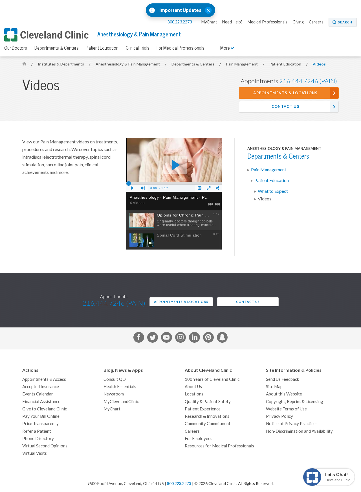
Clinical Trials (137, 48)
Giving (298, 22)
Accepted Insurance (40, 386)
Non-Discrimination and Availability (299, 431)
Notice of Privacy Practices (292, 423)
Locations (194, 394)
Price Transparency (40, 423)
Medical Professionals (267, 22)
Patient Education (102, 48)
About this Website (284, 394)
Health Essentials (120, 386)
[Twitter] (152, 338)
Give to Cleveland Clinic (44, 409)
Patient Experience (203, 409)
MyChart (209, 22)
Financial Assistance (41, 401)
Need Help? (232, 22)
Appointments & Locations (285, 93)
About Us (193, 386)
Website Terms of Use (286, 409)
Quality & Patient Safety (208, 401)
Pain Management (242, 64)
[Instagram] (180, 338)
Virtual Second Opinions (44, 446)
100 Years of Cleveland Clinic (212, 379)
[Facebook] (138, 338)
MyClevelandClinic (121, 401)
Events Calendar (37, 394)
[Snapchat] (222, 338)
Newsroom (114, 394)
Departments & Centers (56, 48)
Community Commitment (207, 423)
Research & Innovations (207, 416)
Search (345, 22)
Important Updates (180, 10)
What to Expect (273, 191)
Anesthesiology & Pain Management (139, 34)
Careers (316, 22)
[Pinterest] (208, 338)
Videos (319, 64)
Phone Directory (38, 438)
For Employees (198, 438)
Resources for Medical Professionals (219, 446)
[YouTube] (166, 338)
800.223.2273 (180, 22)
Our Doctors (15, 48)
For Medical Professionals (180, 48)
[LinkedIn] (194, 338)
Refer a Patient (36, 431)
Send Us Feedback (282, 379)
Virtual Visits (34, 453)
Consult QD (115, 379)
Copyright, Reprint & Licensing (294, 401)
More (225, 48)
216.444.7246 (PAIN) (308, 81)
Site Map (274, 386)
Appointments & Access (44, 379)
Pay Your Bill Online (41, 416)
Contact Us (286, 106)
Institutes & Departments (61, 64)
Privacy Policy (279, 416)
